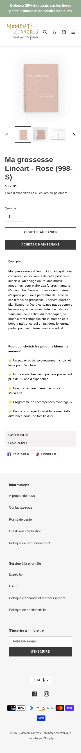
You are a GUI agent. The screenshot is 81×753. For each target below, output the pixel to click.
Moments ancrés (30, 733)
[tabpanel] (40, 348)
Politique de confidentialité (28, 610)
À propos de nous (22, 496)
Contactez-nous (20, 507)
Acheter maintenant (40, 244)
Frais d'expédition (17, 193)
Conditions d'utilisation (25, 531)
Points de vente (20, 519)
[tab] (40, 435)
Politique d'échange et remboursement (37, 598)
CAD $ (39, 680)
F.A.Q (13, 586)
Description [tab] (15, 261)
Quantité (10, 208)
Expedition (16, 574)
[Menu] (73, 32)
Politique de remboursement (29, 543)
